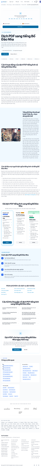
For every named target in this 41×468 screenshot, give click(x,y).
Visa (29, 377)
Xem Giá (25, 349)
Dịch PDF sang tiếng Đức (35, 446)
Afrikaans (2, 422)
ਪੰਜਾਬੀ (2, 426)
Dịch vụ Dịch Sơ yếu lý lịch (19, 288)
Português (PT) (15, 426)
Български (16, 422)
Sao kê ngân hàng (14, 453)
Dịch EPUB (3, 292)
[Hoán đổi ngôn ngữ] (20, 24)
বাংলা (19, 422)
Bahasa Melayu (26, 425)
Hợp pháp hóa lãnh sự (26, 379)
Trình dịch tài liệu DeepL (5, 446)
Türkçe (27, 428)
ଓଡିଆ (38, 425)
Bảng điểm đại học (31, 372)
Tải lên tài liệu (16, 349)
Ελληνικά (35, 422)
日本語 (2, 425)
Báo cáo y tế (25, 377)
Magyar (29, 423)
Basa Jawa (6, 425)
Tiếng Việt (37, 428)
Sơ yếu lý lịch (13, 455)
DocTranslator (4, 435)
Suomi (11, 423)
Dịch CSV (11, 396)
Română (19, 426)
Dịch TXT (16, 396)
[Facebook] (36, 465)
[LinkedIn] (34, 465)
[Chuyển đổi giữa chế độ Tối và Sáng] (32, 2)
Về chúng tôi (3, 437)
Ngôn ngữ (11, 1)
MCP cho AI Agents (24, 450)
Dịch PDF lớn (5, 389)
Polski (5, 426)
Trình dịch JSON (30, 292)
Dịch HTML (29, 290)
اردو (34, 428)
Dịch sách (3, 288)
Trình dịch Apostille (5, 290)
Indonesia (33, 423)
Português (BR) (9, 426)
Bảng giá (17, 1)
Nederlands (32, 425)
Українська (31, 428)
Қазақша (10, 425)
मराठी (22, 425)
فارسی (8, 423)
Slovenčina (27, 426)
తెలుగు (12, 428)
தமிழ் (9, 428)
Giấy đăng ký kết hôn (26, 368)
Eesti (5, 423)
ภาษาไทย (15, 428)
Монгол (19, 425)
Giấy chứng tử (35, 370)
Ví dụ (22, 1)
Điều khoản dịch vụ (9, 437)
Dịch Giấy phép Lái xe (18, 292)
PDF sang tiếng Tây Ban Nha (8, 365)
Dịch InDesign (5, 396)
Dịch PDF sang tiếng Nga (35, 456)
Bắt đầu (7, 242)
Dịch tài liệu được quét (25, 441)
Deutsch (32, 422)
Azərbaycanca (10, 422)
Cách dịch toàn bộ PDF (25, 445)
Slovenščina (32, 426)
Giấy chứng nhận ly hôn (27, 370)
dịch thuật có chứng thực (30, 194)
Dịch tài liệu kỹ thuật (31, 288)
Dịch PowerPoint (12, 391)
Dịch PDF (4, 387)
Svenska (6, 428)
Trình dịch (5, 1)
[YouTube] (39, 465)
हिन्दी (23, 423)
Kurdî (16, 425)
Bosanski (21, 422)
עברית (21, 423)
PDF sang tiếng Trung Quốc (7, 372)
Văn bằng (24, 372)
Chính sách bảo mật (16, 437)
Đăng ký (5, 259)
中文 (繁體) (7, 429)
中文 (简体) (3, 429)
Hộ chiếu (30, 366)
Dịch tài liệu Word (11, 387)
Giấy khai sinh (25, 366)
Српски (2, 428)
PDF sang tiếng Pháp (6, 367)
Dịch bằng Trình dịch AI (25, 447)
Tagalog (23, 428)
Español (2, 423)
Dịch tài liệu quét (12, 389)
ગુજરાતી (18, 423)
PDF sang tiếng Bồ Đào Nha (7, 376)
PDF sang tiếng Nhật (6, 380)
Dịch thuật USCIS (17, 290)
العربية (6, 422)
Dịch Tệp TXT (4, 294)
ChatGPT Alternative (4, 442)
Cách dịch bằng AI (24, 448)
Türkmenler (19, 428)
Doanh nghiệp (26, 1)
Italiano (37, 423)
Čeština (25, 422)
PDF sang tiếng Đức (6, 374)
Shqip (36, 426)
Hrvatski (26, 423)
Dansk (29, 422)
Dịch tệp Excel (5, 391)
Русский (23, 426)
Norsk (36, 425)
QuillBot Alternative (4, 455)
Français (14, 423)
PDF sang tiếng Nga (6, 378)
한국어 (14, 425)
